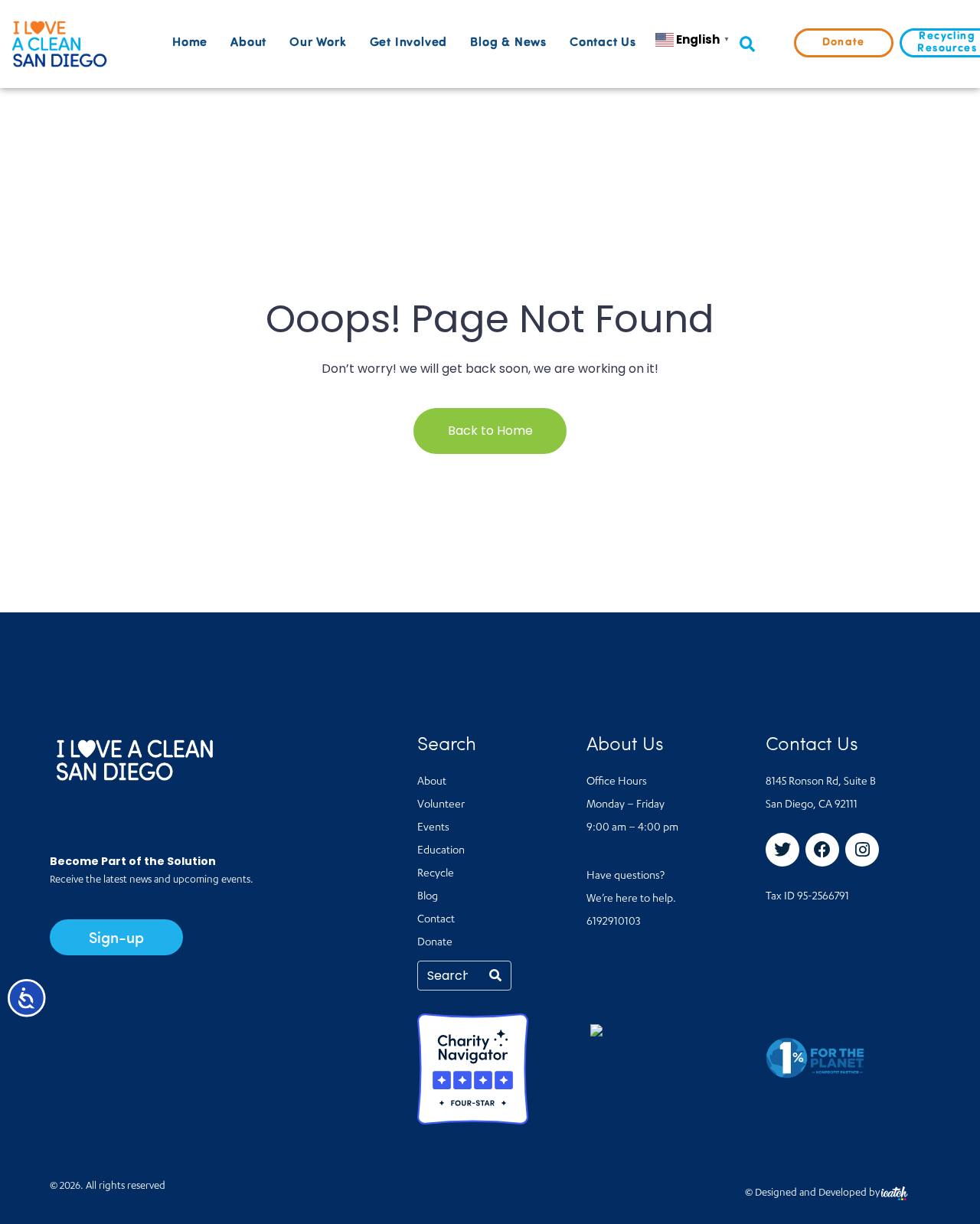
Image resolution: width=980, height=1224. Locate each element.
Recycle (435, 874)
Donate (434, 943)
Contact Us (603, 43)
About (248, 43)
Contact (436, 920)
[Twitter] (782, 850)
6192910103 (613, 922)
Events (433, 828)
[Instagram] (862, 850)
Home (189, 43)
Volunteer (441, 805)
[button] (747, 44)
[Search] (495, 975)
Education (441, 851)
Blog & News (508, 43)
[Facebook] (822, 850)
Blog (427, 897)
